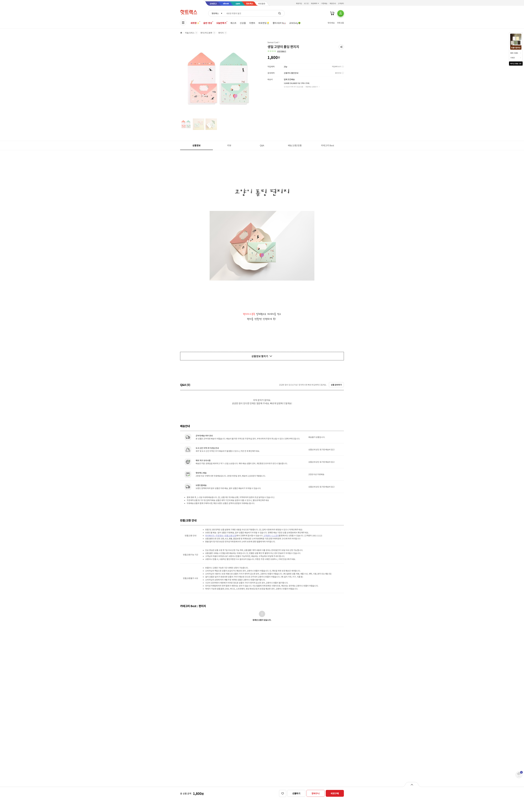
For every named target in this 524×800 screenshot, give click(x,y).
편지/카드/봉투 (206, 32)
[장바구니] (332, 13)
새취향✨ (194, 23)
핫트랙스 (215, 13)
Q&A (262, 145)
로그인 (306, 3)
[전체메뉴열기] (183, 23)
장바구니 (316, 793)
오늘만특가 (221, 23)
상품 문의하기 (336, 384)
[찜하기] (282, 793)
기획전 (512, 57)
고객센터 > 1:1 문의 (271, 535)
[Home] (181, 33)
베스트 (233, 23)
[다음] (256, 80)
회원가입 (299, 3)
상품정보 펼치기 (259, 356)
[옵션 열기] (412, 784)
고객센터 (341, 3)
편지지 (221, 32)
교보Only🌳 (295, 23)
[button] (341, 46)
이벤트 (252, 23)
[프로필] (340, 13)
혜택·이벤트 (514, 53)
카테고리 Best (327, 145)
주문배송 (324, 3)
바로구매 (335, 793)
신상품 (243, 23)
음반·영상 (207, 23)
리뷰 (229, 145)
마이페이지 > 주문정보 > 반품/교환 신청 (220, 535)
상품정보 (196, 145)
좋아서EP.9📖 (279, 23)
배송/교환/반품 (295, 145)
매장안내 (333, 3)
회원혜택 (314, 3)
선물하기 (296, 793)
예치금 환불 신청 (515, 63)
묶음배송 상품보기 (312, 86)
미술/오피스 (189, 32)
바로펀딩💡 (263, 23)
